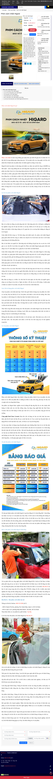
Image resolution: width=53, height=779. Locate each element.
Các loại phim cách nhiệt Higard (10, 94)
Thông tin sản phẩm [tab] (7, 83)
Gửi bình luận (23, 742)
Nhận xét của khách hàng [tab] (20, 83)
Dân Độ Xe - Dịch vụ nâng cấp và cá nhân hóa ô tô (6, 3)
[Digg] (30, 64)
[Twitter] (28, 64)
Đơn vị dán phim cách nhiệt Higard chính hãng (13, 97)
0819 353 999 (43, 1)
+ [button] (27, 29)
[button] (47, 738)
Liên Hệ (22, 2)
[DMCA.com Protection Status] (5, 775)
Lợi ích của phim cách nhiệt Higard (11, 91)
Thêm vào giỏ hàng (32, 30)
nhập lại (31, 742)
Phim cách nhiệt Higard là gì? (9, 89)
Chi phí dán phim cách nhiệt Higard (11, 95)
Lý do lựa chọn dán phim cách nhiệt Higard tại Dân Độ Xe (16, 98)
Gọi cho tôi (32, 34)
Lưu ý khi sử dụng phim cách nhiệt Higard (13, 92)
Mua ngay (26, 777)
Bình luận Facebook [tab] (34, 83)
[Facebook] (25, 64)
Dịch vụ (13, 2)
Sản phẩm (18, 2)
